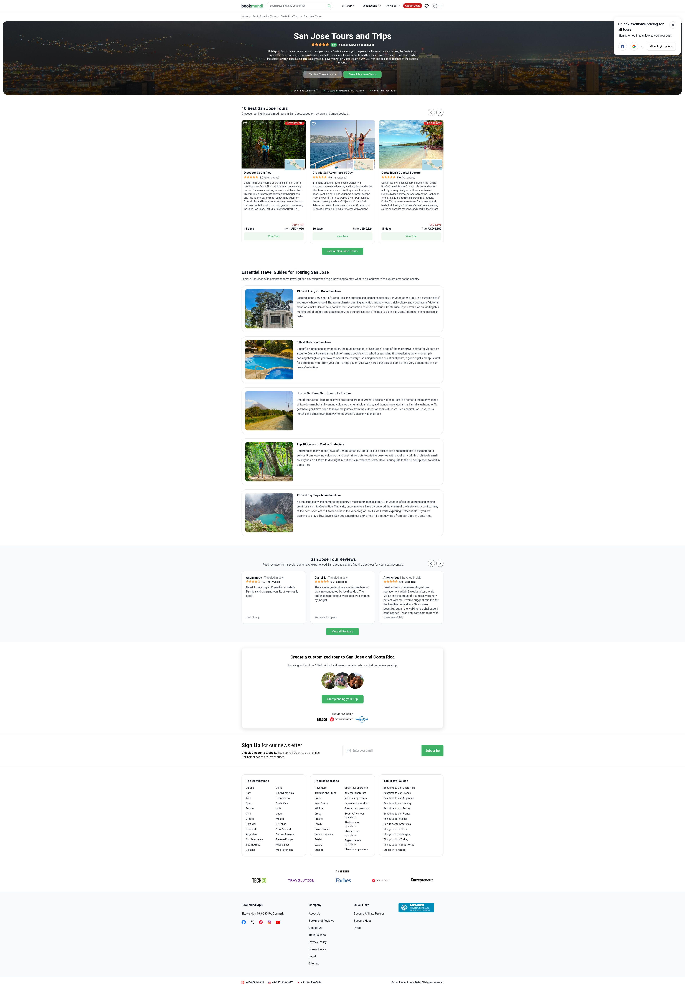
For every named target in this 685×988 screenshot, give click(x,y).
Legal (312, 956)
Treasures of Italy (256, 617)
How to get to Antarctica (397, 824)
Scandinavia (283, 798)
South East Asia (285, 793)
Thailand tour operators (352, 824)
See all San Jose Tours (362, 74)
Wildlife (319, 808)
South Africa (253, 844)
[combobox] (300, 6)
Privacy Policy (318, 942)
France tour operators (357, 808)
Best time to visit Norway (397, 803)
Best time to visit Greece (397, 793)
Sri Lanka (281, 824)
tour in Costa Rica (389, 307)
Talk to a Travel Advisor (322, 74)
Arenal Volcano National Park (382, 400)
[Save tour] (245, 124)
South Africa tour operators (354, 815)
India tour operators (356, 798)
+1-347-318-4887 (282, 982)
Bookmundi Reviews (321, 920)
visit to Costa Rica (321, 506)
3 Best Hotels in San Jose (314, 342)
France (250, 808)
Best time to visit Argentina (399, 798)
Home (245, 16)
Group (318, 813)
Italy (248, 793)
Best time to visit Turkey (397, 808)
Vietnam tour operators (352, 833)
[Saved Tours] (427, 5)
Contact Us (315, 928)
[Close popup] (672, 25)
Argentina (251, 834)
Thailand (251, 829)
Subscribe (432, 750)
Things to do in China (395, 829)
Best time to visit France (397, 813)
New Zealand (283, 829)
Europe (250, 787)
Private (319, 818)
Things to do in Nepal (395, 818)
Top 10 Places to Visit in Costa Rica (320, 444)
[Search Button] (329, 6)
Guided (319, 839)
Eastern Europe (284, 839)
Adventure (321, 787)
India (278, 808)
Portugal (251, 824)
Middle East (282, 844)
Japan (279, 813)
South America (254, 839)
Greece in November (395, 849)
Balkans (250, 849)
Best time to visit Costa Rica (399, 787)
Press (357, 928)
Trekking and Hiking (325, 793)
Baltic (279, 787)
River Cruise (321, 803)
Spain (249, 803)
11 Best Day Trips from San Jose (319, 495)
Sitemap (314, 963)
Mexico (280, 818)
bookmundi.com (404, 982)
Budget (319, 849)
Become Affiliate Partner (369, 913)
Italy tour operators (355, 793)
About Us (314, 913)
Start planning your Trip (342, 699)
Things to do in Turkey (396, 839)
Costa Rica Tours (290, 16)
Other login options (661, 46)
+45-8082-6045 (255, 982)
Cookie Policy (317, 949)
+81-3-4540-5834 (311, 982)
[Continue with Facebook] (622, 46)
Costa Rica (282, 803)
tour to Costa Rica (310, 353)
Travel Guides (317, 935)
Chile (249, 813)
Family (318, 824)
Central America (285, 834)
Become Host (362, 920)
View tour (274, 236)
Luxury (318, 844)
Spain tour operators (356, 787)
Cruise (318, 798)
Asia (248, 798)
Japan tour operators (357, 803)
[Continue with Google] (634, 46)
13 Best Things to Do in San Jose (319, 291)
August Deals (412, 5)
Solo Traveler (322, 829)
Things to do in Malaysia (397, 834)
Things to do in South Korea (399, 844)
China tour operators (356, 849)
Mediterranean (284, 849)
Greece (250, 818)
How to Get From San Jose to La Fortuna (324, 393)
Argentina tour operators (353, 842)
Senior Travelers (324, 834)
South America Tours (264, 16)
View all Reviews (342, 631)
